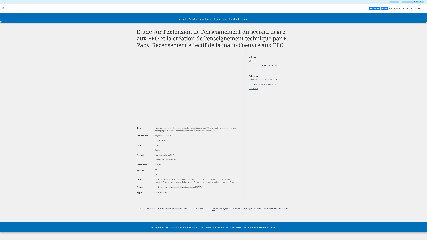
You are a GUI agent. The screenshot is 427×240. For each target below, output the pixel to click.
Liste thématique (212, 24)
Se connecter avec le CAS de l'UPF (413, 2)
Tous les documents (239, 19)
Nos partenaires (416, 8)
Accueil (182, 19)
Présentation (394, 8)
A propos (404, 8)
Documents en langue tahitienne (262, 84)
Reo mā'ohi (374, 8)
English (384, 8)
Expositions (220, 19)
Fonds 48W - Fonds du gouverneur (263, 80)
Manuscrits (253, 88)
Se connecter (394, 2)
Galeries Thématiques (200, 19)
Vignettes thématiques (197, 24)
